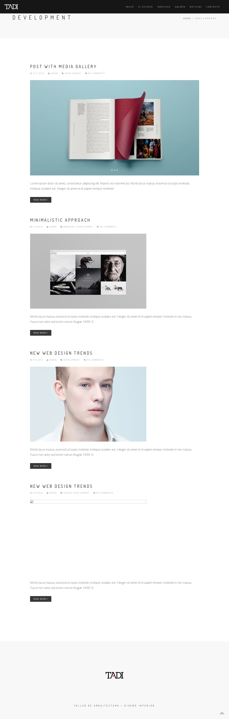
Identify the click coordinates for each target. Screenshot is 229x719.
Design (68, 492)
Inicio (130, 6)
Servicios (163, 6)
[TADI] (11, 6)
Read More (40, 199)
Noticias (196, 6)
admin (54, 73)
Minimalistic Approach (60, 220)
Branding (69, 226)
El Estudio (145, 6)
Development (73, 73)
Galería (180, 6)
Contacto (213, 6)
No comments (96, 73)
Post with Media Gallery (63, 66)
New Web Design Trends (61, 353)
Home (187, 18)
